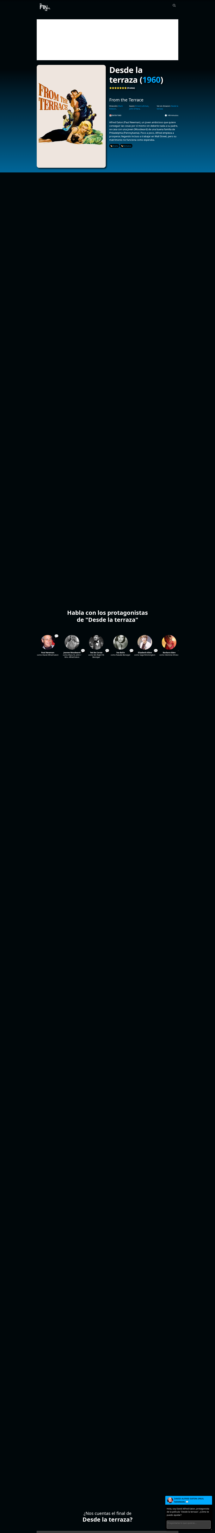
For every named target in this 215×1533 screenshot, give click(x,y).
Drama (115, 146)
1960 (151, 79)
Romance (127, 146)
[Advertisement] (107, 39)
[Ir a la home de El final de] (44, 7)
